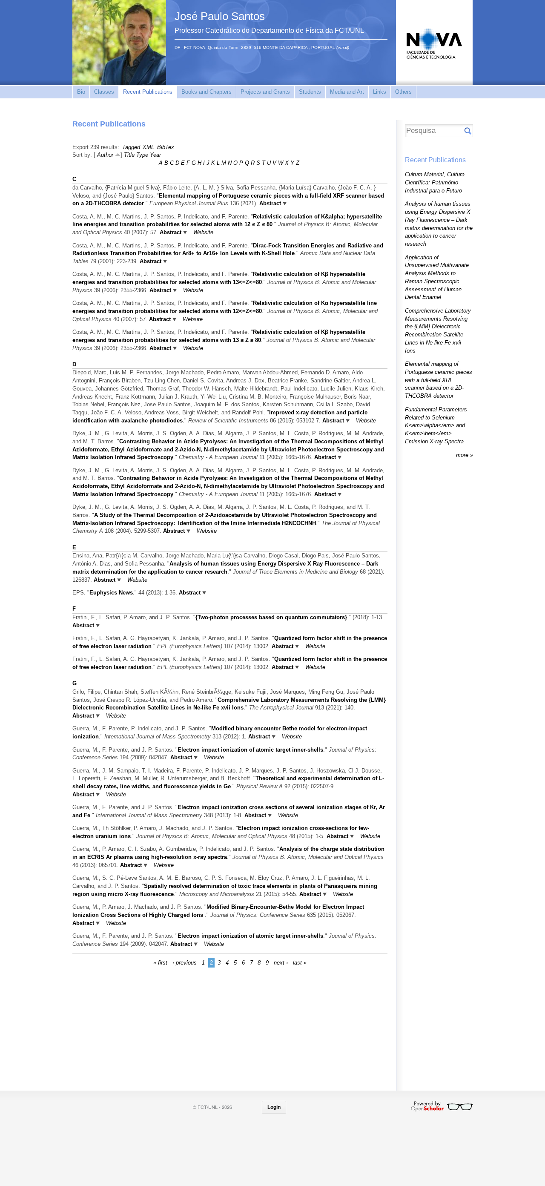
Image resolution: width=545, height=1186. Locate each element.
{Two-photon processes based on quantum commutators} (271, 617)
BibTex (165, 147)
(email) (342, 47)
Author (105, 155)
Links (379, 92)
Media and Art (347, 92)
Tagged (131, 147)
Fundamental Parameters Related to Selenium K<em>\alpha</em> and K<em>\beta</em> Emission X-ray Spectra (436, 425)
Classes (104, 92)
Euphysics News (111, 592)
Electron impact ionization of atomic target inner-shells (250, 750)
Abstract (269, 203)
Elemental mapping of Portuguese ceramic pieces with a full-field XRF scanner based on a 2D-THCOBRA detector (438, 380)
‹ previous (184, 962)
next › (281, 962)
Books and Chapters (206, 92)
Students (310, 92)
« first (160, 962)
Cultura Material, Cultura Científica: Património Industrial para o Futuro (435, 182)
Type (142, 155)
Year (155, 155)
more (463, 455)
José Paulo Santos (220, 16)
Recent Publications (147, 92)
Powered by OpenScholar (442, 1106)
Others (403, 92)
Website (203, 232)
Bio (81, 92)
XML (148, 147)
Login (274, 1107)
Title (129, 155)
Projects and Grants (265, 92)
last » (300, 962)
